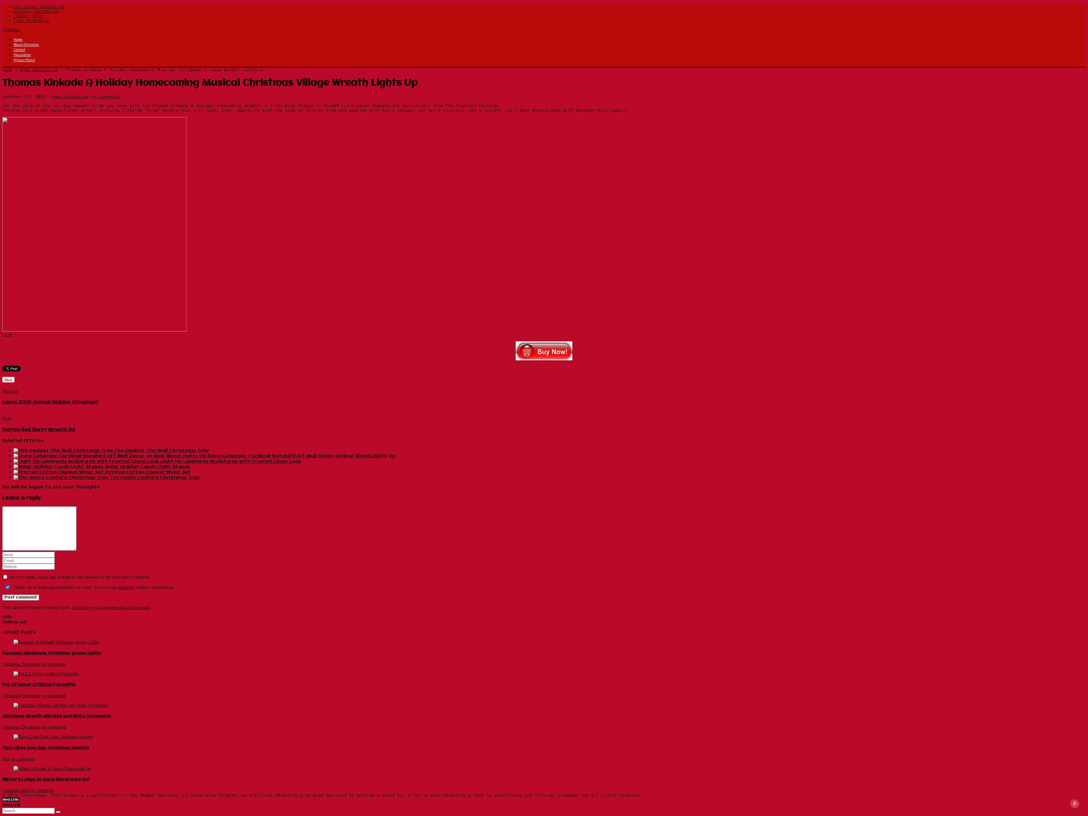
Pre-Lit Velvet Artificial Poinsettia (39, 685)
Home (18, 39)
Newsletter (22, 54)
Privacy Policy (24, 60)
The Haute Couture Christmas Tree (155, 477)
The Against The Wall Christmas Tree (161, 450)
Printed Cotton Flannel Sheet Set (148, 472)
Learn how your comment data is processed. (111, 607)
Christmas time (15, 790)
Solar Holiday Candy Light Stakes (147, 466)
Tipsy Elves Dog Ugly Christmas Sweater (46, 748)
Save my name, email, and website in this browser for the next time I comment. (79, 577)
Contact (19, 49)
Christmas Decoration (39, 7)
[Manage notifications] (1074, 803)
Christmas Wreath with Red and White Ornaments (56, 716)
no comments (106, 96)
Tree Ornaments (31, 20)
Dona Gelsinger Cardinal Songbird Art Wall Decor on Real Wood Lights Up (301, 456)
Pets (6, 758)
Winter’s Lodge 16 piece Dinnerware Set (46, 779)
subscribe (126, 587)
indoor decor (29, 16)
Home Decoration (39, 69)
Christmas (11, 29)
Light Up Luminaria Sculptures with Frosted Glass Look (230, 461)
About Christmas (26, 44)
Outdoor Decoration (37, 11)
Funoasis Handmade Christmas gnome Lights (51, 653)
